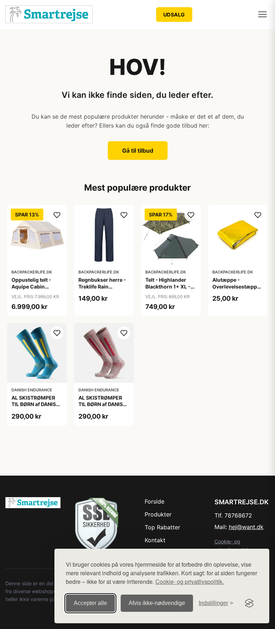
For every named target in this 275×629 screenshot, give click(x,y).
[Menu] (262, 14)
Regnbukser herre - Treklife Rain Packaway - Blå (102, 286)
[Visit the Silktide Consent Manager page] (249, 603)
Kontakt (155, 540)
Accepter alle (90, 603)
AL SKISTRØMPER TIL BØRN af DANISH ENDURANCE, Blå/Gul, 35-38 (35, 407)
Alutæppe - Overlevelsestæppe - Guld (238, 286)
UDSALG (174, 14)
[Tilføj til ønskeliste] (56, 215)
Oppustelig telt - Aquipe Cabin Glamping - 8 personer (31, 289)
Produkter (158, 514)
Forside (154, 501)
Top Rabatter (162, 527)
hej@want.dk (246, 526)
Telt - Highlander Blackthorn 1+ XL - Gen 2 (167, 286)
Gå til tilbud (137, 150)
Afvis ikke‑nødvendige (157, 603)
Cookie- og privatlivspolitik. (189, 581)
